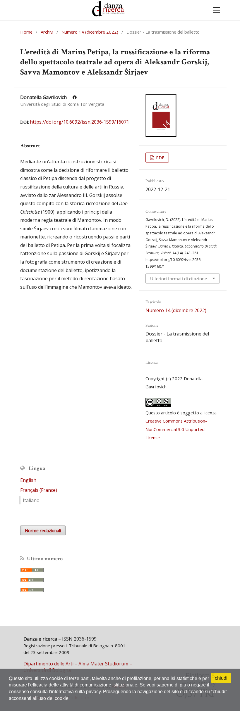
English (28, 480)
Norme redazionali (43, 530)
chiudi (221, 678)
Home (26, 32)
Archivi (47, 32)
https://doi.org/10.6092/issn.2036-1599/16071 (79, 122)
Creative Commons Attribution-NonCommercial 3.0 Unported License (176, 429)
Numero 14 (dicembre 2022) (89, 32)
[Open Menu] (216, 10)
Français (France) (38, 490)
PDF (159, 157)
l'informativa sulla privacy (75, 691)
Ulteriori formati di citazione (178, 278)
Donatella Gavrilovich (44, 97)
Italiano (31, 500)
